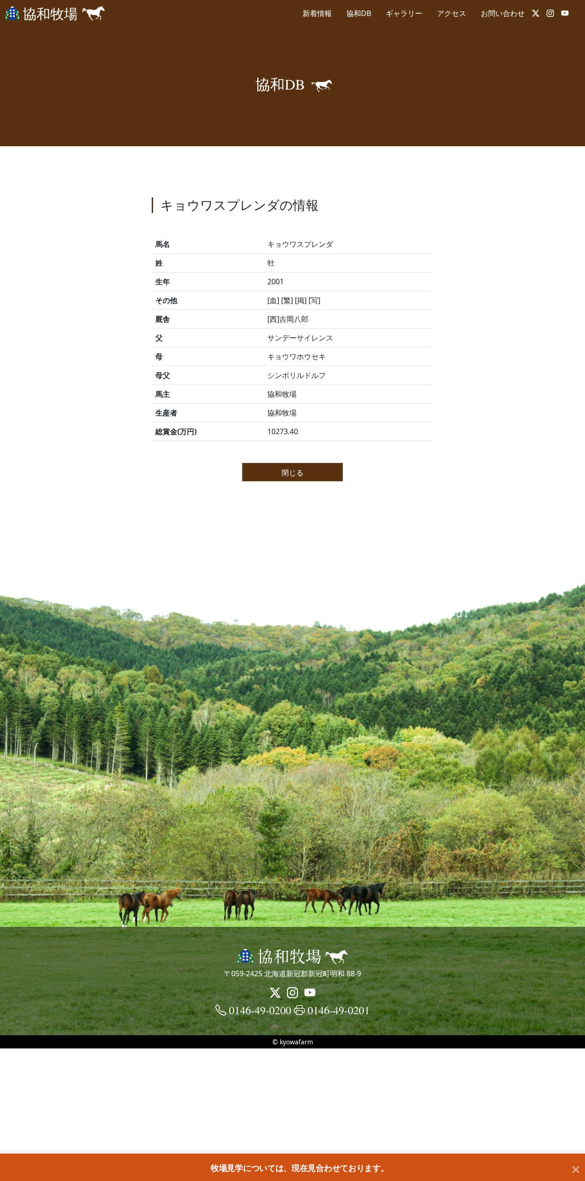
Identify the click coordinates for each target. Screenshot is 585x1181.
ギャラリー (404, 13)
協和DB (358, 13)
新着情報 (317, 13)
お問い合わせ (503, 13)
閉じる (292, 472)
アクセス (451, 13)
